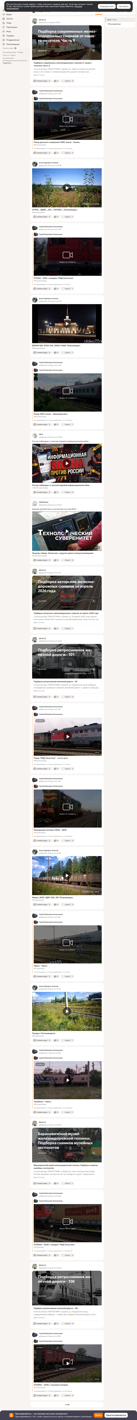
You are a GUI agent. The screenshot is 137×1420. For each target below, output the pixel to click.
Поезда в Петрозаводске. (44, 1033)
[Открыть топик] (67, 441)
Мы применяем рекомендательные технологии (15, 60)
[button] (42, 81)
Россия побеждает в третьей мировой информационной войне (60, 485)
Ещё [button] (12, 55)
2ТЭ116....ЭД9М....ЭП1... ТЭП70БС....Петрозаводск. (54, 210)
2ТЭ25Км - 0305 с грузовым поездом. (51, 1385)
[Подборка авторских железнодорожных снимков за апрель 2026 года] (67, 600)
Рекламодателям (9, 52)
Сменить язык (8, 48)
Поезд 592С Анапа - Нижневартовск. (51, 414)
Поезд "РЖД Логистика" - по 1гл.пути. (51, 758)
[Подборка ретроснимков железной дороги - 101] (67, 669)
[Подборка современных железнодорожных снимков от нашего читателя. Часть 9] (67, 51)
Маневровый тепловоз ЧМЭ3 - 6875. (50, 830)
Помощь (20, 52)
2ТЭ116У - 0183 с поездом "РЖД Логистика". (54, 278)
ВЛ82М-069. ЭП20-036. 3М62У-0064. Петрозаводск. (56, 345)
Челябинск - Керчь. (43, 1101)
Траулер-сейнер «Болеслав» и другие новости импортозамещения (62, 553)
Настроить (123, 6)
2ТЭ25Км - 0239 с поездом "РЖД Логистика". (54, 1244)
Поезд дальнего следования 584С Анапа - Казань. (57, 142)
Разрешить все (107, 6)
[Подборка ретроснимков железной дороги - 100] (67, 1295)
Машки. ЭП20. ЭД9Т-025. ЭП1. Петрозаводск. (52, 897)
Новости (6, 55)
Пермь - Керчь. (41, 966)
